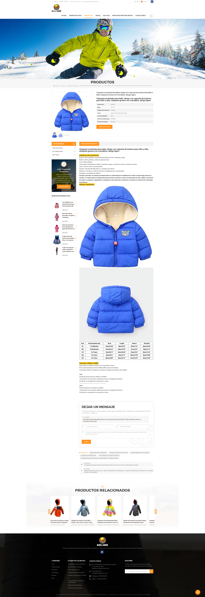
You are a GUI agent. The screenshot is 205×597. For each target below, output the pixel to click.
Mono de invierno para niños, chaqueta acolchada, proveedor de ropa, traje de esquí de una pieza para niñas (68, 215)
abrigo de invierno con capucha (119, 452)
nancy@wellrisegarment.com (91, 1)
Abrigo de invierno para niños (98, 452)
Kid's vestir (62, 86)
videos (97, 15)
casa (53, 564)
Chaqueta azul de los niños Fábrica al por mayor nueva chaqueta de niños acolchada (141, 521)
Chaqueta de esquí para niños (76, 572)
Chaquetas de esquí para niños (76, 564)
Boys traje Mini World (74, 569)
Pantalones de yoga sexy (75, 585)
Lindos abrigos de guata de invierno (109, 455)
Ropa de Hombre (58, 148)
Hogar (63, 15)
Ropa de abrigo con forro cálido (140, 452)
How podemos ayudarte (63, 170)
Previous (49, 511)
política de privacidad (126, 594)
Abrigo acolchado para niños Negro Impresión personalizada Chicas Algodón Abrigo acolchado (89, 521)
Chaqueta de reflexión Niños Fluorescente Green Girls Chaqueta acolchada (115, 521)
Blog (53, 578)
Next (156, 511)
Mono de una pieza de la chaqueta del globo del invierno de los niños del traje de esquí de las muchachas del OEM (68, 227)
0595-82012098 (63, 1)
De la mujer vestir (58, 151)
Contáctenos (140, 15)
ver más (64, 210)
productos (88, 15)
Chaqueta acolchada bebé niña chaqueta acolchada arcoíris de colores (62, 521)
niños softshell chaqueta (75, 567)
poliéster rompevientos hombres (77, 575)
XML (118, 594)
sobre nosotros (75, 15)
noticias (106, 15)
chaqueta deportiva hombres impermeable (76, 581)
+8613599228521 (102, 576)
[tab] (89, 144)
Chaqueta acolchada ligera (88, 455)
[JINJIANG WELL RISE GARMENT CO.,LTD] (57, 8)
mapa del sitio (112, 594)
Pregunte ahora (104, 126)
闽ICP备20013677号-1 (101, 594)
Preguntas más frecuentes (122, 15)
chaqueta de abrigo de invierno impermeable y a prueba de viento (99, 458)
